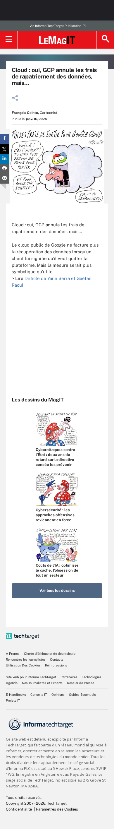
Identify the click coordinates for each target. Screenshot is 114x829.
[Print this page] (4, 169)
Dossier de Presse (80, 683)
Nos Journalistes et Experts (42, 683)
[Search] (105, 40)
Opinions (58, 694)
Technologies (91, 677)
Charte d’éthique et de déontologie (49, 653)
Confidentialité (19, 809)
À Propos (13, 653)
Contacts (56, 659)
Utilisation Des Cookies (23, 665)
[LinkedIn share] (4, 159)
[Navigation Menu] (9, 40)
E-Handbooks (16, 694)
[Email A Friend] (4, 179)
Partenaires (69, 677)
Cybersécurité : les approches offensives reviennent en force (55, 515)
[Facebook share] (4, 139)
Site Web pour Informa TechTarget (31, 677)
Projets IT (13, 700)
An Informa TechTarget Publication (55, 26)
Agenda (12, 683)
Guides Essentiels (82, 694)
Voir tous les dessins (57, 590)
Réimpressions (56, 665)
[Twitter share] (4, 149)
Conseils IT (38, 694)
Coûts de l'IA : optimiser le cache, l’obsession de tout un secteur (57, 570)
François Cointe (25, 113)
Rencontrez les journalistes (26, 659)
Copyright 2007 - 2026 (25, 803)
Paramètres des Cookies (57, 809)
